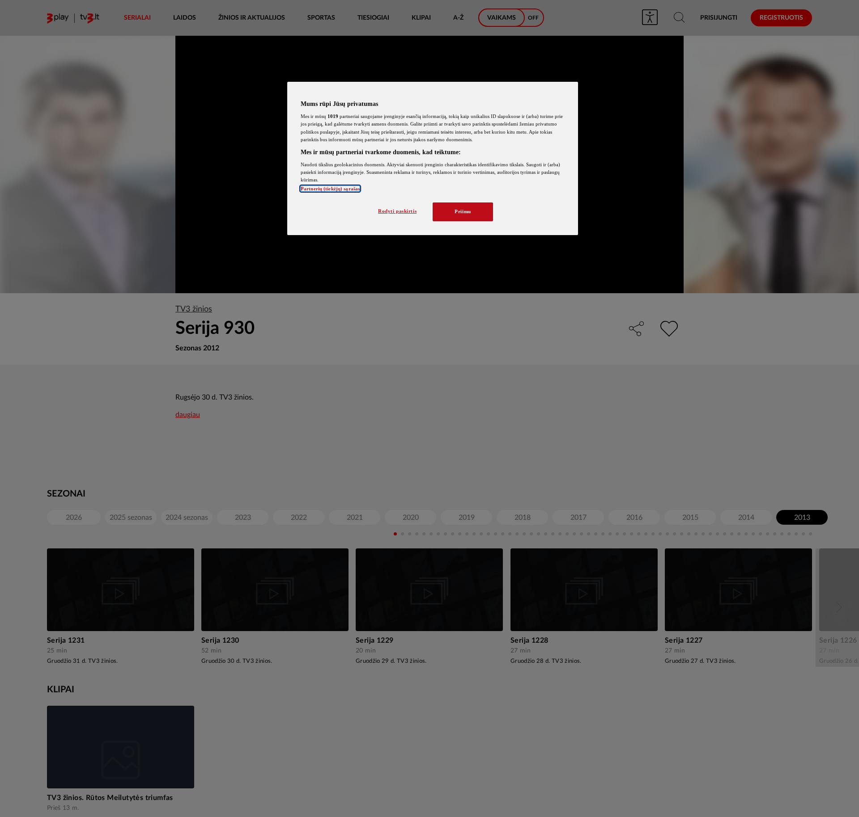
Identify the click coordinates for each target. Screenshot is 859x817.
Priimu (463, 211)
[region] (432, 159)
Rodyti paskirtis (397, 211)
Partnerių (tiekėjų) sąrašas (330, 188)
